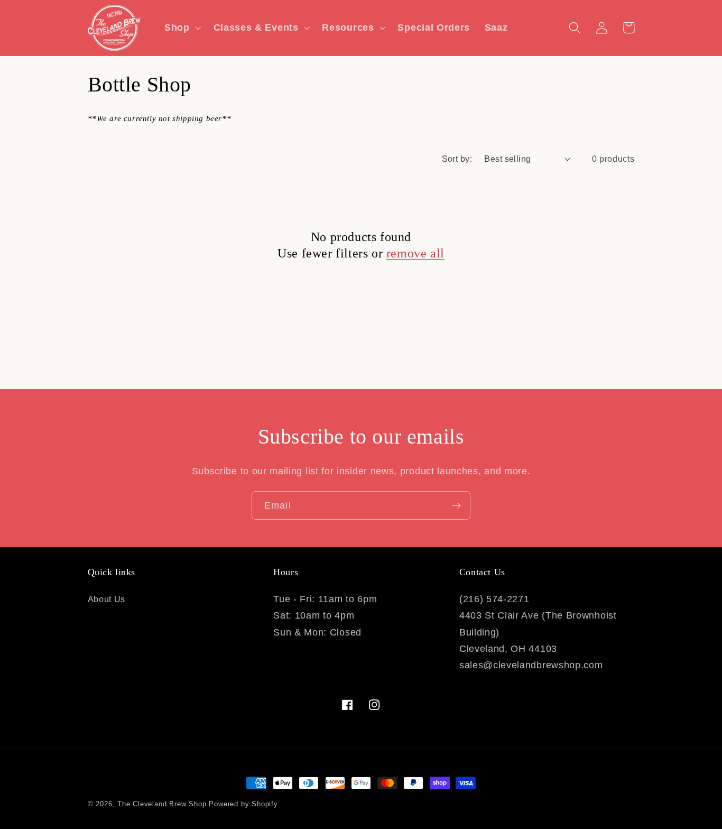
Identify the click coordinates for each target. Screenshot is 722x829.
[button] (181, 27)
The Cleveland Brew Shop (162, 804)
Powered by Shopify (243, 804)
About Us (107, 599)
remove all (415, 253)
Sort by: (457, 158)
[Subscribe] (456, 505)
